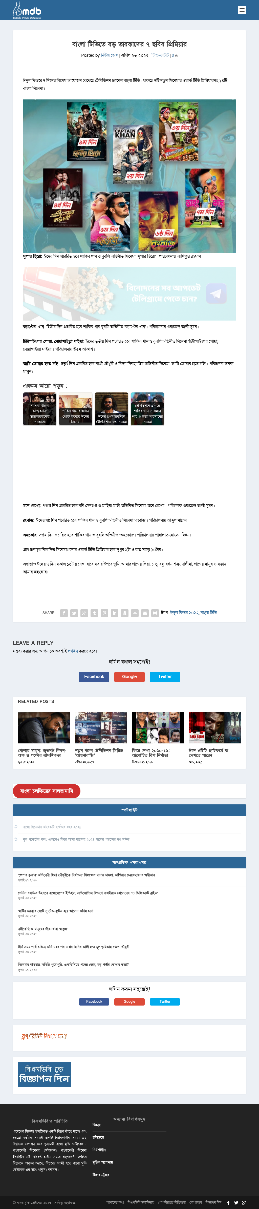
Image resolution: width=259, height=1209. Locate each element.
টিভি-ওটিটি (160, 55)
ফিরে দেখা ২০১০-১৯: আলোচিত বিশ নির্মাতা (151, 753)
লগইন (73, 651)
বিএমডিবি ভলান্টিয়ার (141, 1202)
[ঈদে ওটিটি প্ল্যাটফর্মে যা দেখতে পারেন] (215, 727)
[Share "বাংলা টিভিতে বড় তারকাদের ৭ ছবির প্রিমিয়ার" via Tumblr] (94, 613)
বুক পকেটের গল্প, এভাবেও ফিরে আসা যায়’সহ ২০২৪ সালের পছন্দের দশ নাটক (76, 839)
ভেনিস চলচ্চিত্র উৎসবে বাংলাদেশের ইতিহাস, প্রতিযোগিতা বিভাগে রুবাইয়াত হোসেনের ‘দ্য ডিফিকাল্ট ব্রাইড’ (88, 893)
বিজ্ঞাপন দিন (213, 1202)
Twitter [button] (165, 677)
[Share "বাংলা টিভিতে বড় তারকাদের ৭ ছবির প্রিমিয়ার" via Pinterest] (104, 613)
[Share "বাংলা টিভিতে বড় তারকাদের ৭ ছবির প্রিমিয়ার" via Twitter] (74, 613)
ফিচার (96, 1125)
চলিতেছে (98, 1137)
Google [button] (129, 677)
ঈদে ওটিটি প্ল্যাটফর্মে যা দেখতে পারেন (208, 753)
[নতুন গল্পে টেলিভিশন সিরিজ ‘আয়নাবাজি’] (101, 727)
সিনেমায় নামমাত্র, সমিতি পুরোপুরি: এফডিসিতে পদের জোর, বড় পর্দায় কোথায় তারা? (73, 964)
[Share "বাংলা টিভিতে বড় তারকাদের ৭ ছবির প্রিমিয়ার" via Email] (145, 613)
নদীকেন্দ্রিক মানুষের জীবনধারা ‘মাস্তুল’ (43, 929)
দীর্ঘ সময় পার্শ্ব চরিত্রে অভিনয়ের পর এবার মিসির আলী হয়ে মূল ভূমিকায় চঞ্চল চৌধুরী (73, 947)
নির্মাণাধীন (99, 1150)
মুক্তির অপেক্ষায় (103, 1162)
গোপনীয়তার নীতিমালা (172, 1202)
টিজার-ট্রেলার (101, 1175)
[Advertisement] (129, 466)
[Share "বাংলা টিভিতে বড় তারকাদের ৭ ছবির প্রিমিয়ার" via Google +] (84, 613)
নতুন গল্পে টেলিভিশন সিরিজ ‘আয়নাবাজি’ (99, 753)
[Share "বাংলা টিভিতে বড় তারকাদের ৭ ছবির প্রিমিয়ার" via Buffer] (125, 613)
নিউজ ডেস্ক (109, 55)
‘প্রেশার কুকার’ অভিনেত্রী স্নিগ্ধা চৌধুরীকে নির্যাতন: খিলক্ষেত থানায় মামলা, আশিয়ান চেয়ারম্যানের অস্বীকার (86, 875)
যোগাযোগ (195, 1202)
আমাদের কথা (115, 1202)
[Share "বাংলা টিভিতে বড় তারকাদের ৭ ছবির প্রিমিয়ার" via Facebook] (64, 613)
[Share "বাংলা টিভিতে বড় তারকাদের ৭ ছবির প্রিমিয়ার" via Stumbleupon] (135, 613)
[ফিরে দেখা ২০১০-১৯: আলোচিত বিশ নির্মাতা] (158, 727)
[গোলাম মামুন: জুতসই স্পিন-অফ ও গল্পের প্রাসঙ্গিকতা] (44, 727)
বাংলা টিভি (209, 613)
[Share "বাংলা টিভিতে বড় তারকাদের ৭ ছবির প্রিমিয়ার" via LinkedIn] (115, 613)
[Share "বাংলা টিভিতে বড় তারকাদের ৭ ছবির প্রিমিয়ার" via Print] (155, 613)
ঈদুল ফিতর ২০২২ (184, 613)
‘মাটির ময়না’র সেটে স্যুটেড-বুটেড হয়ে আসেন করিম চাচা (55, 911)
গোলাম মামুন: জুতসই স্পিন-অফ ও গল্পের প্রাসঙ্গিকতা (42, 753)
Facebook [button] (94, 677)
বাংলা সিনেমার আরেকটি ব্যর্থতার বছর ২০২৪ (52, 827)
